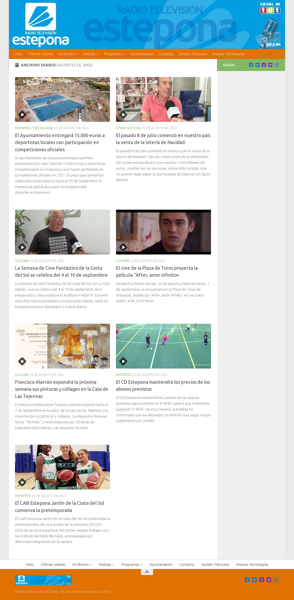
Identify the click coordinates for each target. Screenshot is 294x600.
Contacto (166, 54)
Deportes (23, 128)
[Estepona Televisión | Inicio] (147, 24)
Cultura (21, 260)
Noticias (89, 54)
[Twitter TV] (257, 64)
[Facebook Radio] (263, 64)
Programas (113, 54)
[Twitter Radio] (270, 64)
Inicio (19, 54)
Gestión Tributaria (193, 54)
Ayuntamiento (142, 54)
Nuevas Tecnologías (229, 54)
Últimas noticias (40, 54)
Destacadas (43, 128)
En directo (66, 54)
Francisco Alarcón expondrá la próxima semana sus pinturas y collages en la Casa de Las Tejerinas (61, 389)
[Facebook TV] (251, 64)
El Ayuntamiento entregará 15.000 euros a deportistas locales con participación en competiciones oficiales (60, 142)
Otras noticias (128, 128)
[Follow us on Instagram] (276, 64)
